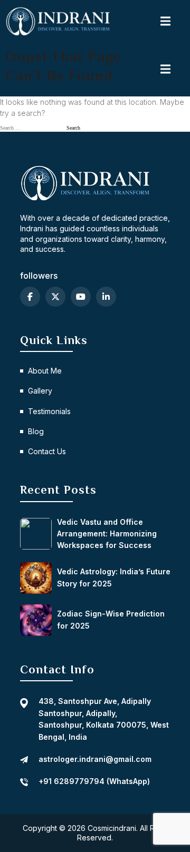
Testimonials (49, 411)
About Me (45, 370)
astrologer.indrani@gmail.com (95, 759)
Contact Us (47, 451)
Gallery (40, 390)
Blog (36, 431)
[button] (166, 21)
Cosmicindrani (112, 828)
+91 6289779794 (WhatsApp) (94, 781)
